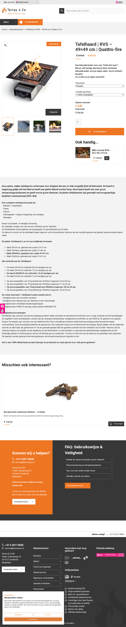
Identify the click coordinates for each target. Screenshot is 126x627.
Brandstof (80, 83)
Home (4, 29)
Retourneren (38, 589)
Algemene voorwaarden (43, 578)
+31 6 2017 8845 (25, 459)
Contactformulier (21, 502)
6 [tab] (36, 134)
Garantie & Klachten (41, 583)
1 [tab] (24, 134)
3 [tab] (29, 134)
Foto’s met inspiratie (42, 567)
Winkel (36, 561)
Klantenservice (39, 572)
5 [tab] (34, 134)
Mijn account (9, 2)
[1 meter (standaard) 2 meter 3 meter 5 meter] (99, 94)
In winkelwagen (99, 132)
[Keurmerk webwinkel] (110, 555)
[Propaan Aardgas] (99, 86)
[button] (10, 595)
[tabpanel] (8, 126)
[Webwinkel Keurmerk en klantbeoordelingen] (119, 2)
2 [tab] (26, 134)
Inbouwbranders (16, 29)
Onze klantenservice (75, 486)
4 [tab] (31, 134)
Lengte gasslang (83, 92)
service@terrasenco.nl (24, 462)
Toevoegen (106, 158)
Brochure (37, 556)
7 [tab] (38, 134)
